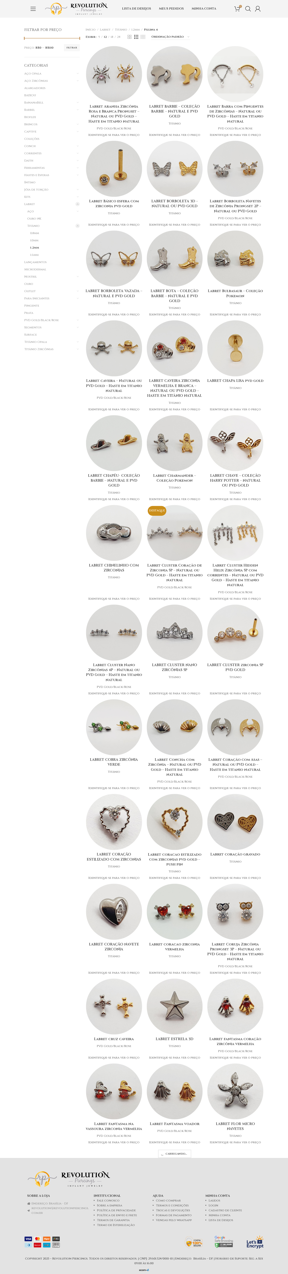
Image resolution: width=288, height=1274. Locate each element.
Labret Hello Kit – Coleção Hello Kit (114, 1248)
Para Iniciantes (36, 298)
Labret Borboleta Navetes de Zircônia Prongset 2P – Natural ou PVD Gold (235, 206)
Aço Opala (32, 74)
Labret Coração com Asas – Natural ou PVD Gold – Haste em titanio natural (235, 764)
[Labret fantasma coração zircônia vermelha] (235, 1006)
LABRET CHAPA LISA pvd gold (235, 380)
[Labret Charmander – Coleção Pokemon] (174, 443)
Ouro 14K (34, 219)
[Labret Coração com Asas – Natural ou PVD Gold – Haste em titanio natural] (235, 727)
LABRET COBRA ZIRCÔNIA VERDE (114, 762)
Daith (28, 161)
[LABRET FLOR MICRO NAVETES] (235, 1091)
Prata (28, 313)
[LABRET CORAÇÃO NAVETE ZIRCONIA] (114, 911)
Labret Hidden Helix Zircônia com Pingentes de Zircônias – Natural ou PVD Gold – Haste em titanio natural (235, 1255)
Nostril (30, 277)
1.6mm (34, 255)
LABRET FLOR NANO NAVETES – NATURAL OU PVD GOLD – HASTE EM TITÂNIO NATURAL (114, 1213)
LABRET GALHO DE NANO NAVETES (174, 1158)
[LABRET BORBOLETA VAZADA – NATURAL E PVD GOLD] (114, 258)
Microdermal (35, 269)
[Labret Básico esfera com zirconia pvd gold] (114, 168)
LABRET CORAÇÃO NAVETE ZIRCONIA (114, 947)
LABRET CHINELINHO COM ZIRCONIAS (114, 568)
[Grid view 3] (136, 37)
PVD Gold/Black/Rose (41, 320)
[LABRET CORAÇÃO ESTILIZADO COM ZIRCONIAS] (114, 822)
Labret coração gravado (235, 854)
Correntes (33, 153)
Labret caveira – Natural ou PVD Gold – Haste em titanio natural (114, 385)
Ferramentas (34, 168)
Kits (27, 197)
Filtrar (72, 47)
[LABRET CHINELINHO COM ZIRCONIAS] (114, 533)
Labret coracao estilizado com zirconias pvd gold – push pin (174, 859)
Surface (30, 335)
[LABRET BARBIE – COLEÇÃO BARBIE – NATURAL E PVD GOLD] (174, 74)
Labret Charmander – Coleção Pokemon (174, 478)
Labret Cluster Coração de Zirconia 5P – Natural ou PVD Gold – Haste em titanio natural (175, 573)
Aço (30, 211)
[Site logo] (76, 9)
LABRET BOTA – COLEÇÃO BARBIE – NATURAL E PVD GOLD (174, 296)
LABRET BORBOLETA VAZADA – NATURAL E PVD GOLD (114, 293)
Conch (30, 146)
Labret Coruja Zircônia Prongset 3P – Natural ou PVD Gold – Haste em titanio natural (235, 952)
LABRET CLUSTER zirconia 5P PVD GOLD (235, 667)
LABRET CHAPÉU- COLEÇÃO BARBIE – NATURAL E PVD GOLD (114, 480)
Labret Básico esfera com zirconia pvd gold (114, 204)
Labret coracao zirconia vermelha (174, 947)
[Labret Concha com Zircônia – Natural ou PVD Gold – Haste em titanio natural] (174, 727)
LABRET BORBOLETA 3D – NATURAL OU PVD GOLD (174, 204)
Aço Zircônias (36, 81)
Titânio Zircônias (38, 349)
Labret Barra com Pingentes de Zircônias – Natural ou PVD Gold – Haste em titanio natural (235, 114)
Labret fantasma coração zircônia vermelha (235, 1041)
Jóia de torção (36, 190)
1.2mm (34, 248)
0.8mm (34, 233)
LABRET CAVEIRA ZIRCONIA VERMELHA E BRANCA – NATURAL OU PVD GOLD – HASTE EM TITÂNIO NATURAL (174, 388)
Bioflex (30, 117)
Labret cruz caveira (114, 1039)
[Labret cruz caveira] (114, 1006)
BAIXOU (30, 95)
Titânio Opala (35, 342)
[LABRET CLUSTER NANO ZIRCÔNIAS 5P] (174, 632)
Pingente (31, 306)
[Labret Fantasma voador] (174, 1091)
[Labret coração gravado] (235, 822)
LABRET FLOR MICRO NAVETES (235, 1126)
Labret (29, 204)
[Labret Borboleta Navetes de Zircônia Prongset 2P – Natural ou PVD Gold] (235, 168)
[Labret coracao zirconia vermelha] (174, 911)
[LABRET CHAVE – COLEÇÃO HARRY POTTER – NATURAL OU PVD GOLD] (235, 443)
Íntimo (29, 182)
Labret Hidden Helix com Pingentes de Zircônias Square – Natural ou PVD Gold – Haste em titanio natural (174, 1255)
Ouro (28, 284)
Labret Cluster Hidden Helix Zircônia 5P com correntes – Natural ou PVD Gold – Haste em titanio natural (235, 575)
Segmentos (33, 327)
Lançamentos (35, 262)
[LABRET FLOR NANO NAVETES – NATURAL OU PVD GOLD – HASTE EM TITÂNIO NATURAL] (114, 1176)
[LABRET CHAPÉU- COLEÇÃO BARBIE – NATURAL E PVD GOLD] (114, 443)
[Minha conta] (258, 9)
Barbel (29, 110)
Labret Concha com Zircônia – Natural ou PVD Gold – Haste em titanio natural (174, 767)
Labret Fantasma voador (174, 1123)
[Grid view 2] (129, 37)
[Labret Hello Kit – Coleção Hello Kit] (114, 1240)
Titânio (33, 226)
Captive (30, 132)
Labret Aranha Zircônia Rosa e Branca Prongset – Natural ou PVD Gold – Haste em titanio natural (114, 114)
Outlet (30, 291)
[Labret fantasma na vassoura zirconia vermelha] (114, 1091)
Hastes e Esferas (36, 175)
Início (91, 30)
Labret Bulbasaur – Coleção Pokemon (235, 293)
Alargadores (34, 88)
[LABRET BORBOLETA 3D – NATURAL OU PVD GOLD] (174, 168)
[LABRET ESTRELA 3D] (174, 1006)
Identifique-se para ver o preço (113, 135)
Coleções (31, 139)
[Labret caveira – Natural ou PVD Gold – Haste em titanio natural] (114, 348)
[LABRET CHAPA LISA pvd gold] (235, 348)
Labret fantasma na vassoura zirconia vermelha (114, 1126)
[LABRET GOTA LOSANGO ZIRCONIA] (235, 1150)
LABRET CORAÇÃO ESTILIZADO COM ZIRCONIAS (114, 857)
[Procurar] (248, 9)
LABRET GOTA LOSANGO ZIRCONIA (235, 1158)
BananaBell (33, 103)
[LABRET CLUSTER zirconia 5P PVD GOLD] (235, 632)
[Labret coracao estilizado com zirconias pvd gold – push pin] (174, 822)
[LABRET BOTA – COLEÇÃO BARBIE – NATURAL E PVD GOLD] (174, 258)
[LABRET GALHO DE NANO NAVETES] (174, 1150)
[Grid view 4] (143, 37)
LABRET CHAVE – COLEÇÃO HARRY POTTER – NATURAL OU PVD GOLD (235, 480)
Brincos (30, 124)
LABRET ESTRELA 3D (174, 1039)
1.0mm (34, 240)
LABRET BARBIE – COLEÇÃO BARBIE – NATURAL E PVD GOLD (174, 111)
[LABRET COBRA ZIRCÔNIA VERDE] (114, 727)
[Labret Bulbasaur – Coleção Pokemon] (235, 258)
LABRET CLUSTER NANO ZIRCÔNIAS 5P (174, 667)
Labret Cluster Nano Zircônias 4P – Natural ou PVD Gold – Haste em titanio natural (114, 672)
